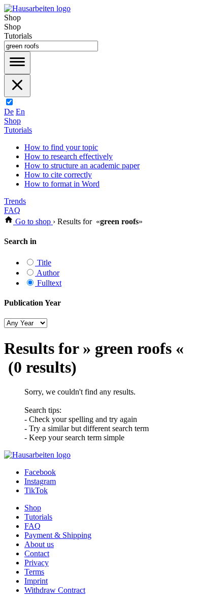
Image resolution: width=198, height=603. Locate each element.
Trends (15, 201)
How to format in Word (62, 183)
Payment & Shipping (57, 535)
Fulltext (48, 283)
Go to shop (33, 221)
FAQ (12, 210)
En (20, 111)
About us (39, 544)
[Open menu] (17, 62)
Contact (36, 553)
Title (43, 262)
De (9, 111)
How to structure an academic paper (82, 165)
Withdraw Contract (54, 590)
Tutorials (18, 130)
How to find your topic (61, 147)
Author (47, 272)
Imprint (36, 581)
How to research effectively (68, 156)
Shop (12, 120)
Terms (34, 571)
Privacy (36, 562)
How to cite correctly (58, 174)
